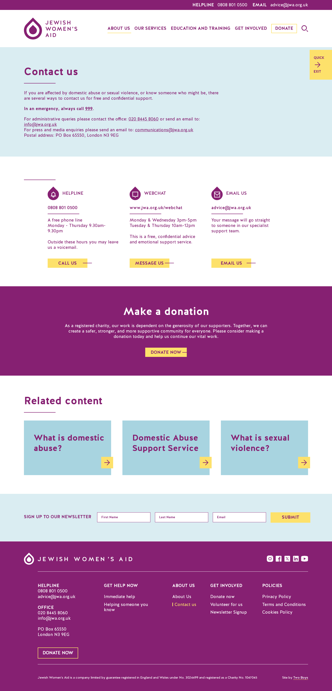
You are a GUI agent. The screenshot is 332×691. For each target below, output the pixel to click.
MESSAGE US (149, 263)
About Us (181, 596)
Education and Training (200, 28)
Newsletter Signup (228, 612)
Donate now (222, 596)
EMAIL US (231, 263)
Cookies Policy (277, 612)
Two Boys (300, 678)
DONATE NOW (166, 352)
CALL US (67, 263)
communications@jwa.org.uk (164, 130)
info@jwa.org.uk (40, 124)
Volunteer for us (226, 604)
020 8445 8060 (144, 119)
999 (89, 108)
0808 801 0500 (232, 5)
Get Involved (251, 28)
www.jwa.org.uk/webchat (156, 207)
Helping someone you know (126, 607)
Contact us (185, 604)
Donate (284, 28)
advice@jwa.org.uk (289, 5)
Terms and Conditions (284, 604)
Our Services (150, 28)
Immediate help (119, 596)
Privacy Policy (276, 596)
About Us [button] (119, 28)
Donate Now (58, 653)
